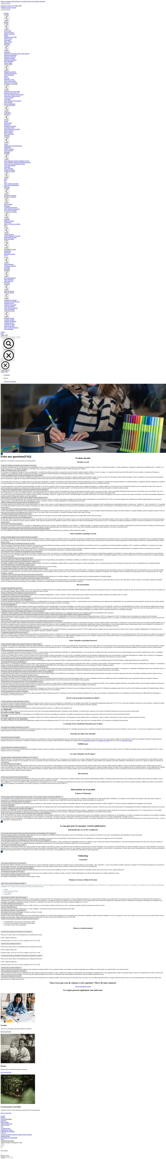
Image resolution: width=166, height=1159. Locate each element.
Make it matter (5, 1122)
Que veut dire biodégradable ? (8, 604)
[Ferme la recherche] (19, 337)
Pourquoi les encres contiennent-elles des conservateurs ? (16, 801)
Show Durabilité (8, 168)
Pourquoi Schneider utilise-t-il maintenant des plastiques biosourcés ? (18, 650)
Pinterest (29, 1134)
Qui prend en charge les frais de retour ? (11, 976)
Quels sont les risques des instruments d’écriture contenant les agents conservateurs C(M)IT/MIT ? (26, 813)
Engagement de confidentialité (9, 1137)
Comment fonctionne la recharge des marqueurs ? (13, 747)
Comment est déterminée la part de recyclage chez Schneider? (17, 558)
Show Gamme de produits (11, 183)
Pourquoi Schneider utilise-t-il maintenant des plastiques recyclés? (18, 543)
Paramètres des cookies (7, 1141)
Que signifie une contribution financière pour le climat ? (15, 727)
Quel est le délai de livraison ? (9, 907)
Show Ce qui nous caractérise (12, 224)
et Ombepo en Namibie (103, 740)
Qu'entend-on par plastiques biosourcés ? (11, 588)
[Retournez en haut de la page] (2, 1144)
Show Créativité (8, 150)
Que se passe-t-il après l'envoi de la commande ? (13, 863)
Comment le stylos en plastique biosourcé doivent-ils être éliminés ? (18, 686)
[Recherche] (17, 337)
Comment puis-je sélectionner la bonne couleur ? (13, 845)
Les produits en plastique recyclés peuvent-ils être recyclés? (16, 514)
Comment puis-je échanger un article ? (11, 943)
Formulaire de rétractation (8, 1131)
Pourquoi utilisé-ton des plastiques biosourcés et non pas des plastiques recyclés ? (22, 681)
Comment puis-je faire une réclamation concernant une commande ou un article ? (21, 955)
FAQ (12, 6)
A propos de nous (5, 1128)
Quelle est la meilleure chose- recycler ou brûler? (13, 470)
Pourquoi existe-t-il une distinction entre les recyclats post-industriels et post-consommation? (24, 489)
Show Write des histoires (11, 308)
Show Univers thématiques (11, 185)
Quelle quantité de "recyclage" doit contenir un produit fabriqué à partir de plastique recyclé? (24, 497)
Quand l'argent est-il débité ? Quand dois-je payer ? (14, 897)
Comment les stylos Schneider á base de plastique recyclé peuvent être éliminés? (22, 574)
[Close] (1, 1154)
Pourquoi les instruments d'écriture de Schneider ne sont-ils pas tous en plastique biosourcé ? (24, 676)
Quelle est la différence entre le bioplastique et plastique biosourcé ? (18, 593)
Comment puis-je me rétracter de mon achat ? (12, 871)
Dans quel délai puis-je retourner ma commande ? (13, 971)
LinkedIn (19, 1134)
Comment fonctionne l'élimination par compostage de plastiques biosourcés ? (20, 627)
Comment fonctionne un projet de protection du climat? (15, 701)
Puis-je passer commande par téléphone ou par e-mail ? (15, 874)
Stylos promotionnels (6, 1123)
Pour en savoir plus (6, 1031)
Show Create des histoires (11, 327)
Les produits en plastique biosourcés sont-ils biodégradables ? (17, 599)
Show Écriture (8, 41)
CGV (2, 1139)
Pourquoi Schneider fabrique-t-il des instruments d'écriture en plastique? (19, 537)
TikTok (25, 1134)
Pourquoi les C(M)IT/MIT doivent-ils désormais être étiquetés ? (17, 808)
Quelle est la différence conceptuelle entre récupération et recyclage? (18, 465)
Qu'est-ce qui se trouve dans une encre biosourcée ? (14, 777)
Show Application (9, 134)
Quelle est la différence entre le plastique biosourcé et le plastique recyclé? (20, 502)
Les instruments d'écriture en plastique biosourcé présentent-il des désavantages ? (22, 658)
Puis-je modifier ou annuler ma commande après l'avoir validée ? (17, 868)
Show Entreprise (8, 281)
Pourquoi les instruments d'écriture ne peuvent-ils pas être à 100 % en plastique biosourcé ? (24, 666)
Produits (3, 1117)
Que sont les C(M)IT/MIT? (8, 805)
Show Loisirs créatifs (10, 81)
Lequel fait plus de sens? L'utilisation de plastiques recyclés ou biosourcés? (20, 509)
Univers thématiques (6, 1119)
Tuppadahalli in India (88, 740)
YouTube (3, 1134)
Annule (3, 1157)
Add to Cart (9, 1157)
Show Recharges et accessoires (12, 101)
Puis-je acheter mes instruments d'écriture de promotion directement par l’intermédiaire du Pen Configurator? (28, 833)
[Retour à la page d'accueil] (8, 7)
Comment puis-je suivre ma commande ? (11, 913)
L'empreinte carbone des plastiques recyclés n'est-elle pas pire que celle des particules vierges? (25, 528)
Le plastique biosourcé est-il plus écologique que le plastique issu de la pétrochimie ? (22, 611)
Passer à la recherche (22, 1)
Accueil (3, 1116)
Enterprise (3, 1120)
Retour (6, 20)
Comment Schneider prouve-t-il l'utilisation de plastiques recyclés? (18, 565)
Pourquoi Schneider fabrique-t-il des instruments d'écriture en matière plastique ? (21, 644)
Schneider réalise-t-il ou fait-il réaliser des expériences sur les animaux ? (19, 757)
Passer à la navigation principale (36, 1)
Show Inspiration (8, 329)
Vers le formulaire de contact (83, 986)
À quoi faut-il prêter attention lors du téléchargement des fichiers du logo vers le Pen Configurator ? (26, 840)
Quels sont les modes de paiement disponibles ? (13, 883)
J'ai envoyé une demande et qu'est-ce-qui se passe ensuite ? (16, 836)
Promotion (3, 6)
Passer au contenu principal (8, 1)
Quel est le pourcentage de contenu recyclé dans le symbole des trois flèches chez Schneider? (25, 578)
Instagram (14, 1134)
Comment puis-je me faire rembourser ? (11, 967)
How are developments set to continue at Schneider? (14, 691)
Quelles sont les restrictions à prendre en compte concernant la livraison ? (20, 918)
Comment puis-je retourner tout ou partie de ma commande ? (16, 931)
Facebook (8, 1134)
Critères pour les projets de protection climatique (13, 706)
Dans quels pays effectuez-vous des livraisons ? (13, 910)
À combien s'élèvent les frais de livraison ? (12, 903)
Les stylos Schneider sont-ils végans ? (11, 764)
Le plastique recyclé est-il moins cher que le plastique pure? (16, 517)
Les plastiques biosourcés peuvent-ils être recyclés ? (14, 632)
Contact (9, 6)
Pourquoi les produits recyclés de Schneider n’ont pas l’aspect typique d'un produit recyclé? (24, 568)
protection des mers (127, 740)
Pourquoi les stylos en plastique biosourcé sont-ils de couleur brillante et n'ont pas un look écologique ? (27, 671)
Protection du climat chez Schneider (10, 737)
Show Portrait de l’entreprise (12, 209)
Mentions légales (5, 1136)
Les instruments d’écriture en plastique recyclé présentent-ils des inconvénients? (21, 551)
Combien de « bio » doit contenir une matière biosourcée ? (16, 596)
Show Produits (8, 102)
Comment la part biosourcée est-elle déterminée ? (13, 662)
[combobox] (9, 337)
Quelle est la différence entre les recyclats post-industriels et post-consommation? (22, 475)
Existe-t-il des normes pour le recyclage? (11, 523)
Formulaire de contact (7, 1130)
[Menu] (1, 359)
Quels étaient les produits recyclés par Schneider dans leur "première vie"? (20, 561)
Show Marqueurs (9, 61)
